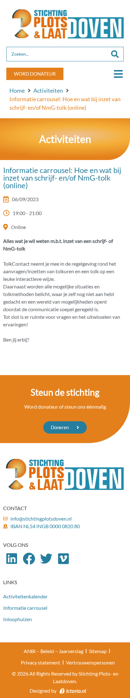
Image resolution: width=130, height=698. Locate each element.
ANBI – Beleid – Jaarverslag (53, 651)
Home (17, 90)
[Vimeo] (63, 559)
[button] (118, 73)
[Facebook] (29, 559)
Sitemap (98, 651)
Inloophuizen (17, 619)
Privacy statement (40, 662)
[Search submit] (114, 54)
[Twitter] (46, 559)
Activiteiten (48, 90)
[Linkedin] (12, 559)
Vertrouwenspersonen (90, 662)
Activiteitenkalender (25, 596)
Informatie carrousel (25, 608)
